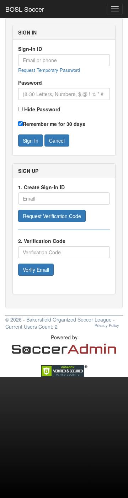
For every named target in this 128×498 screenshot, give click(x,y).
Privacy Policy (107, 325)
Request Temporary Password (49, 70)
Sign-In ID (30, 48)
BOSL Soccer (24, 9)
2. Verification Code (41, 240)
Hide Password (42, 109)
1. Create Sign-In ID (41, 187)
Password (30, 82)
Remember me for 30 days (54, 123)
